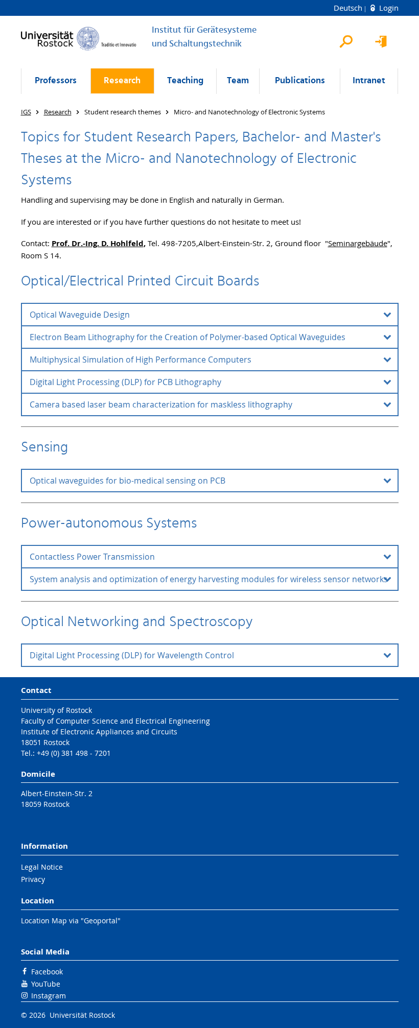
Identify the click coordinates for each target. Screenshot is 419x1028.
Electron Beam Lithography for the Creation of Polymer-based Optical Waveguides (187, 337)
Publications (300, 81)
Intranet (369, 81)
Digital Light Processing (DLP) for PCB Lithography (125, 382)
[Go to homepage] (78, 38)
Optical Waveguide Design (80, 314)
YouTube (45, 984)
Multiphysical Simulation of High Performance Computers (140, 359)
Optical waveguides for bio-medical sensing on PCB (127, 480)
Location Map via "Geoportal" (71, 920)
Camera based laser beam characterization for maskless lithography (161, 404)
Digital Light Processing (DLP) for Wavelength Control (132, 655)
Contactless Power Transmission (92, 556)
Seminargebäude (357, 243)
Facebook (47, 971)
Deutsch (349, 8)
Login (388, 8)
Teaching (185, 81)
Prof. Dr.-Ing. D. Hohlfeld (98, 243)
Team (238, 81)
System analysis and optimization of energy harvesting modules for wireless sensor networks (209, 579)
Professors (56, 81)
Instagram (48, 995)
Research (122, 81)
